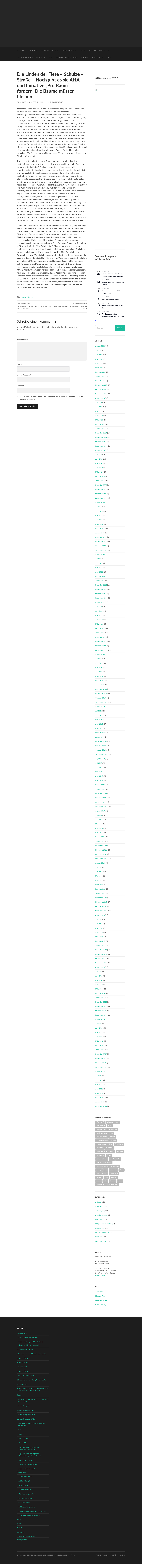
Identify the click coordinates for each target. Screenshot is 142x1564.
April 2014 (99, 984)
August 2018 (100, 759)
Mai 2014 (98, 980)
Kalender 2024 (22, 1362)
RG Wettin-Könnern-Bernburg (29, 1516)
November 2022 (101, 541)
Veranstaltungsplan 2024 (26, 1414)
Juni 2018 (98, 767)
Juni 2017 (98, 819)
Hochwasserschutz (102, 1166)
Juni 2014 (98, 976)
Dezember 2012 (101, 1054)
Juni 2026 (98, 355)
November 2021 (101, 589)
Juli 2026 (98, 350)
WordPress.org (100, 1305)
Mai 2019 (98, 720)
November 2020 (101, 641)
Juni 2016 (98, 872)
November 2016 (101, 850)
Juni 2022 (98, 563)
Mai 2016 (98, 876)
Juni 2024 (98, 459)
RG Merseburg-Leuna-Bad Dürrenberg (32, 1511)
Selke (105, 1181)
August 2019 (100, 706)
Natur (121, 1170)
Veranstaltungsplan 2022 (28, 1464)
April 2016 (99, 880)
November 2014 (101, 954)
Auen (109, 1126)
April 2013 (99, 1037)
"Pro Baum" (100, 1122)
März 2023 (99, 524)
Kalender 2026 (22, 1371)
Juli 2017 (98, 815)
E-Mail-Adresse (24, 375)
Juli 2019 (98, 711)
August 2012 (100, 1071)
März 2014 (99, 989)
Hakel (112, 1159)
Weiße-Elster (100, 1184)
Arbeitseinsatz (100, 1126)
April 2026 (99, 363)
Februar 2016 (100, 889)
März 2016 (99, 885)
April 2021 (99, 620)
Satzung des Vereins (26, 1460)
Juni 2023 (98, 511)
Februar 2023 (100, 528)
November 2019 (101, 693)
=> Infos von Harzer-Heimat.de (28, 1345)
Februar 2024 (100, 476)
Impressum (96, 58)
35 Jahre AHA (61, 58)
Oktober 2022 (100, 546)
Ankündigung (100, 1211)
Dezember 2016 (101, 845)
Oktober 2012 (100, 1063)
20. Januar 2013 (23, 102)
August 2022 (100, 554)
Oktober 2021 (100, 594)
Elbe (110, 1144)
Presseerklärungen (27, 297)
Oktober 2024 (100, 442)
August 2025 (100, 398)
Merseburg (113, 1170)
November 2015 (101, 902)
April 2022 (99, 572)
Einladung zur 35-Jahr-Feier (28, 1337)
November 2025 (101, 385)
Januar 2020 (99, 685)
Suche (109, 58)
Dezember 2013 (101, 1002)
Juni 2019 (98, 715)
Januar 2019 (99, 737)
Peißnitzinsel (114, 1173)
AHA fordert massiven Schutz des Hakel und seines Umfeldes (34, 306)
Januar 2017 (99, 841)
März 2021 (99, 624)
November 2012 (101, 1058)
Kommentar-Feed (101, 1300)
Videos (19, 1523)
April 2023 (99, 520)
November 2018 (101, 746)
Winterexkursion (112, 1184)
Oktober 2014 (100, 958)
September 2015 (101, 911)
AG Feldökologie (24, 1481)
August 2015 (100, 915)
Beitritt (21, 1434)
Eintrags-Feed (100, 1296)
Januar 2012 (99, 1102)
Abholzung (110, 1122)
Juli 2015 (98, 919)
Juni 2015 (98, 924)
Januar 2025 (99, 428)
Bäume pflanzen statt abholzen (106, 1140)
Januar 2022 (99, 580)
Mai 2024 (98, 463)
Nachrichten (99, 1228)
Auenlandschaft (101, 1129)
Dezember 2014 (101, 950)
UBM (81, 51)
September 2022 (101, 550)
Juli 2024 (98, 455)
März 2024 (99, 472)
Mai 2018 (98, 772)
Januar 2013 (99, 1050)
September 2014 (101, 963)
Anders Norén (111, 1555)
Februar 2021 (100, 628)
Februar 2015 (100, 941)
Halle (118, 1159)
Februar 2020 (100, 680)
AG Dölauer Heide (25, 1476)
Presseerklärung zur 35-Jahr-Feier (31, 1342)
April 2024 (99, 468)
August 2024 (100, 450)
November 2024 (101, 437)
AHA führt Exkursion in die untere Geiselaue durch (70, 306)
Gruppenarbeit (68, 51)
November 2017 (101, 798)
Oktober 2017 (100, 802)
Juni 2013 (98, 1028)
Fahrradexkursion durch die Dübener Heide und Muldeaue (112, 275)
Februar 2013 (100, 1045)
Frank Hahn (38, 102)
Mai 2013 (98, 1032)
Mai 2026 (98, 359)
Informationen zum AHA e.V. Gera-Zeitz (31, 1354)
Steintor (112, 1181)
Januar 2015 (99, 945)
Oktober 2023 (100, 494)
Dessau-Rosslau (101, 1144)
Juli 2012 (98, 1076)
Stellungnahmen (101, 1241)
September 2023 (101, 498)
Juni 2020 (98, 663)
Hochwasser (107, 1162)
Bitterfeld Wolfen (101, 1137)
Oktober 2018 (100, 750)
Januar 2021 (99, 633)
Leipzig (98, 1170)
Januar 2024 (99, 481)
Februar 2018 (100, 785)
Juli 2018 (98, 763)
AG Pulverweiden (25, 1489)
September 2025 (101, 394)
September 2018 (101, 754)
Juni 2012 (98, 1080)
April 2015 (99, 932)
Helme (98, 1162)
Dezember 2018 (101, 741)
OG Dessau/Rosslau (26, 1498)
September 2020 (101, 650)
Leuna (105, 1170)
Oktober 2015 (100, 906)
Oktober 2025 (100, 389)
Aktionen (98, 1202)
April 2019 (99, 724)
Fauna (112, 1151)
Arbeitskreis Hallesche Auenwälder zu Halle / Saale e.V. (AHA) (49, 1555)
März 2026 (99, 368)
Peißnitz (104, 1173)
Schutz (98, 1181)
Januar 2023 (99, 533)
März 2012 (99, 1093)
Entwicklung (119, 1144)
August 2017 (100, 811)
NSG (97, 1173)
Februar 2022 (100, 576)
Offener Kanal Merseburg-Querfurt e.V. (33, 58)
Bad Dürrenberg (101, 1133)
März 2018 (99, 780)
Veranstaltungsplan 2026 (26, 1419)
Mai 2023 (98, 515)
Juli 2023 (98, 507)
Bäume (112, 1137)
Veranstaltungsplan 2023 (26, 1410)
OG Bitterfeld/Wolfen (27, 1494)
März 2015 (99, 937)
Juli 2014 (98, 971)
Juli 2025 (98, 402)
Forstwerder (100, 1155)
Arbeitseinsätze (101, 1215)
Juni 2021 (98, 611)
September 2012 (101, 1067)
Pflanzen (99, 1177)
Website (20, 386)
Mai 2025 (98, 411)
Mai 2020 (98, 667)
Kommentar (22, 340)
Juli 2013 (98, 1024)
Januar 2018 (99, 789)
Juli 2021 (98, 607)
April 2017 (99, 828)
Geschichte (23, 1443)
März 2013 (99, 1041)
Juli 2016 (98, 867)
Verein (32, 51)
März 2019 (99, 728)
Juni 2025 (98, 407)
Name (20, 364)
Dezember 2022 (101, 537)
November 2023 (101, 489)
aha (117, 1122)
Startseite (21, 51)
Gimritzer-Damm (101, 1159)
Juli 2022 (98, 559)
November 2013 (101, 1006)
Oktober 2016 (100, 854)
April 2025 (99, 415)
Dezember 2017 (101, 793)
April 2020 (99, 672)
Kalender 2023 (22, 1358)
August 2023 (100, 502)
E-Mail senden (100, 1275)
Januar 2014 (99, 998)
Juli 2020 (98, 659)
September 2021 (101, 598)
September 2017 (101, 806)
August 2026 (100, 346)
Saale (106, 1177)
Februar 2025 (100, 424)
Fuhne (109, 1155)
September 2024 (101, 446)
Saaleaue (113, 1177)
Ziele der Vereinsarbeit (27, 1469)
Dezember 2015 (101, 898)
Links (75, 58)
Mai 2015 (98, 928)
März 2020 (99, 676)
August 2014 (100, 967)
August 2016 (100, 863)
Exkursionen (109, 1148)
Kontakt (84, 58)
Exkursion (99, 1148)
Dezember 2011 (101, 1106)
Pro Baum (98, 1237)
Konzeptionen (22, 1540)
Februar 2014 (100, 993)
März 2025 (99, 420)
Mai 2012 (98, 1084)
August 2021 (100, 602)
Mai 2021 (98, 615)
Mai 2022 (98, 567)
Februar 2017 (100, 837)
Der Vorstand (23, 1438)
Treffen (120, 1181)
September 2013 (101, 1015)
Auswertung (113, 1129)
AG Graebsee (23, 1485)
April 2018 (99, 776)
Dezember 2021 (101, 585)
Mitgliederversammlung (110, 299)
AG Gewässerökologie (98, 51)
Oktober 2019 (100, 698)
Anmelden (99, 1292)
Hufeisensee (115, 1166)
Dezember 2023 (101, 485)
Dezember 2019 (101, 689)
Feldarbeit (120, 1151)
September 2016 (101, 858)
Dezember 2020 (101, 637)
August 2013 (100, 1019)
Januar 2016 (99, 893)
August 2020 (100, 654)
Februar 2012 (100, 1097)
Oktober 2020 (100, 646)
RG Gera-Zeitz (22, 1384)
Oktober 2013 (100, 1011)
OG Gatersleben (24, 1502)
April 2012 (99, 1089)
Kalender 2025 (22, 1367)
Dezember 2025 (101, 381)
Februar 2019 (100, 733)
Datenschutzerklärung (27, 1536)
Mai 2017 (98, 824)
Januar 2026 (99, 376)
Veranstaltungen (48, 51)
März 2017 (99, 832)
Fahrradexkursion (101, 1151)
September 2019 (101, 702)
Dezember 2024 (101, 433)
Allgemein (98, 1206)
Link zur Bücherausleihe (25, 1375)
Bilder (111, 1133)
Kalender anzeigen (101, 321)
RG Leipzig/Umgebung (27, 1507)
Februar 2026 (100, 372)
